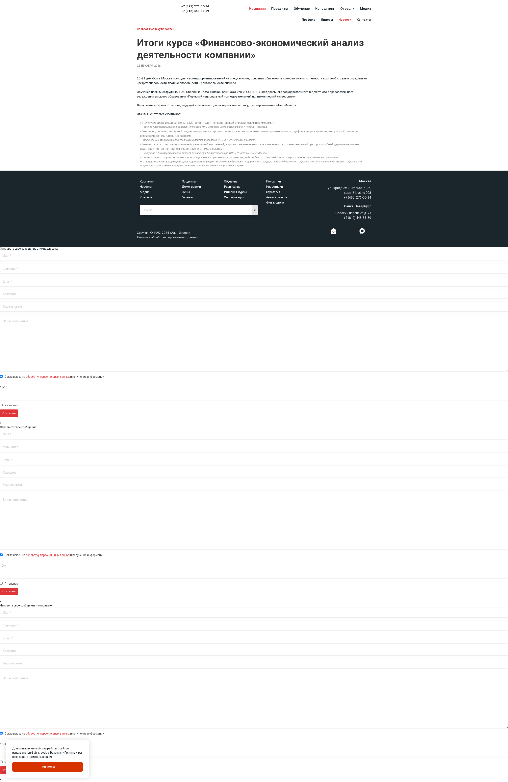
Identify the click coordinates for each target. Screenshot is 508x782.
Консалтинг (325, 9)
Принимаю (47, 767)
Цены (186, 192)
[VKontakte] (348, 232)
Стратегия (273, 192)
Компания (257, 9)
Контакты (364, 19)
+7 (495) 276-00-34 (195, 6)
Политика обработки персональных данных (167, 237)
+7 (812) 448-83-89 (195, 11)
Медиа (365, 9)
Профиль (308, 19)
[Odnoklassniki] (342, 232)
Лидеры (327, 19)
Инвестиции (274, 186)
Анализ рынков (276, 197)
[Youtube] (370, 232)
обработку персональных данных (48, 376)
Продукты (279, 9)
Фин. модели (275, 202)
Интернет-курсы (235, 192)
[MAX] (362, 231)
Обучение (302, 9)
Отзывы (187, 197)
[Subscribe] (333, 232)
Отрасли (347, 9)
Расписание (232, 186)
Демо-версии (191, 186)
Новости (345, 19)
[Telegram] (354, 232)
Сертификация (234, 197)
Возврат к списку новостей (155, 29)
